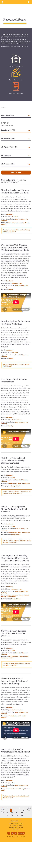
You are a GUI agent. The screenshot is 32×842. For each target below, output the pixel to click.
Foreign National (16, 486)
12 (12, 813)
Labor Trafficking (20, 219)
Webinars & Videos (17, 283)
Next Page (29, 809)
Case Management (13, 223)
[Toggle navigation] (28, 2)
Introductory (9, 214)
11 (7, 813)
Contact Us (15, 821)
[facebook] (8, 833)
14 (22, 813)
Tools (13, 477)
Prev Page (3, 811)
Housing (22, 223)
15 (7, 815)
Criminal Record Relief (16, 94)
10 (23, 810)
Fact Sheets (15, 217)
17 (17, 815)
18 (22, 815)
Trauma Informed (12, 596)
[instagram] (15, 833)
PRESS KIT (21, 833)
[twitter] (12, 833)
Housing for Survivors (16, 66)
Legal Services (26, 483)
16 (12, 815)
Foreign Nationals (25, 595)
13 (17, 813)
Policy (3, 790)
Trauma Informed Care (16, 80)
